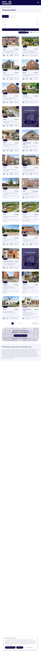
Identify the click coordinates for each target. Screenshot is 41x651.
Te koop (5, 16)
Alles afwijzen (19, 647)
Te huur (12, 16)
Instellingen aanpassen (29, 647)
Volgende (34, 323)
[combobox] (20, 20)
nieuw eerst (22, 32)
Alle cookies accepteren (10, 647)
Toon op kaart (35, 32)
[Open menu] (38, 2)
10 (20, 323)
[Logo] (7, 3)
